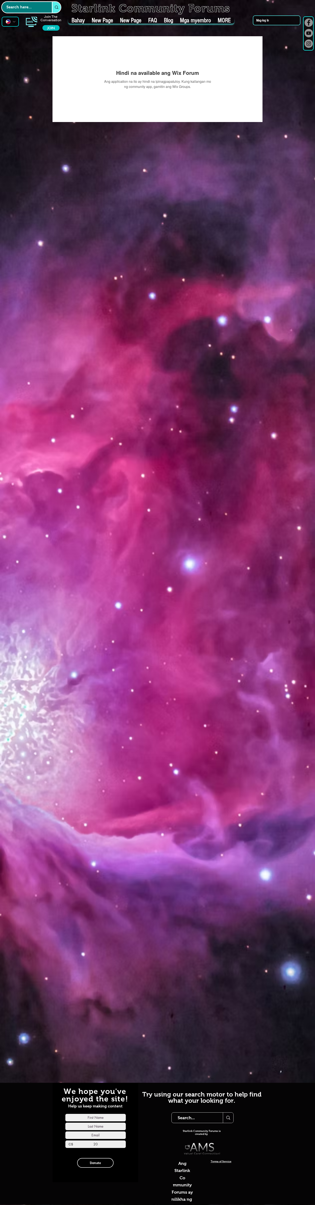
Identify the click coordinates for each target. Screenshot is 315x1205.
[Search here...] (56, 7)
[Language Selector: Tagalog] (10, 22)
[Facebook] (308, 22)
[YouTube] (308, 33)
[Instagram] (308, 43)
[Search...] (228, 1118)
